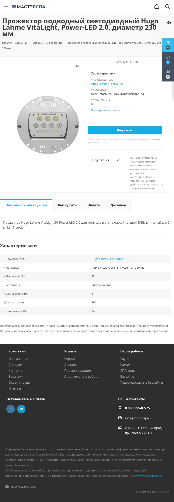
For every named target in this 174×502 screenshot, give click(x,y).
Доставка (71, 364)
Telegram (21, 409)
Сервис (69, 358)
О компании (18, 358)
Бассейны (127, 376)
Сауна (124, 358)
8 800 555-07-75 (137, 408)
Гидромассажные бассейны (141, 382)
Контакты (15, 370)
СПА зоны (128, 370)
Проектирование (77, 370)
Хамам (125, 364)
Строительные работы (81, 376)
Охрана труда (19, 382)
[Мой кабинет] (156, 6)
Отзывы (14, 388)
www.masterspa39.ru (148, 476)
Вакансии (16, 376)
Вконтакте (10, 409)
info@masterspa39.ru (141, 418)
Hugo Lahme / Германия (107, 84)
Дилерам (15, 364)
